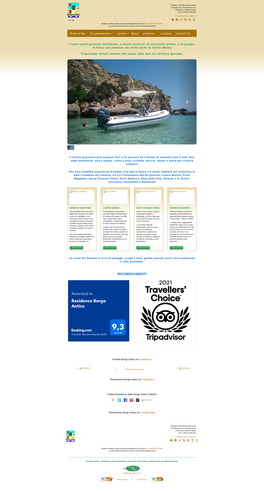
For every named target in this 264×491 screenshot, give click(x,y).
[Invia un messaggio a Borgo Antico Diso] (181, 20)
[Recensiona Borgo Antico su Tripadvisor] (147, 400)
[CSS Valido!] (157, 479)
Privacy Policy (122, 480)
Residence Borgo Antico (135, 369)
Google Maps (148, 412)
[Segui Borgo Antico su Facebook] (125, 400)
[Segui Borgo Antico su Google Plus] (137, 400)
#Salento (148, 33)
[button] (77, 101)
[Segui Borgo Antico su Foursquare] (113, 400)
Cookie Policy (142, 480)
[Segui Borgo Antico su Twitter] (119, 400)
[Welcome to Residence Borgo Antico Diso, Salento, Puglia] (73, 20)
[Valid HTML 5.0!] (107, 479)
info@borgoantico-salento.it (185, 16)
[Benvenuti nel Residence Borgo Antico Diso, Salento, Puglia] (69, 20)
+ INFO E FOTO (76, 248)
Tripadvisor (145, 359)
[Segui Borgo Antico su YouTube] (131, 400)
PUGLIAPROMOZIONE (154, 24)
